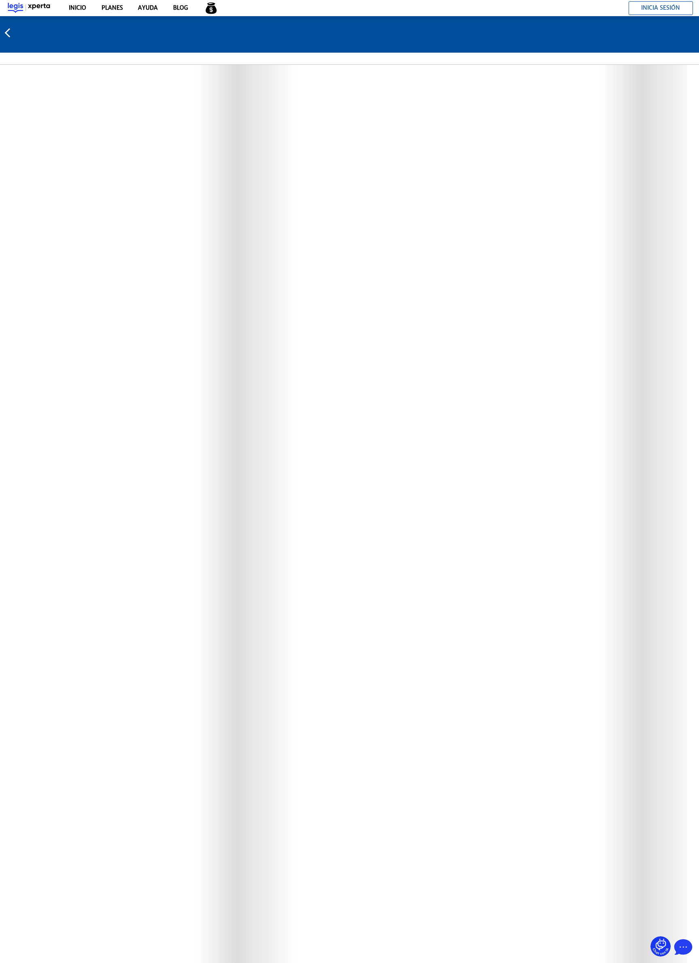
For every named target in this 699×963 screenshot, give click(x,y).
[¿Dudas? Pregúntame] (660, 946)
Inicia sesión (660, 7)
